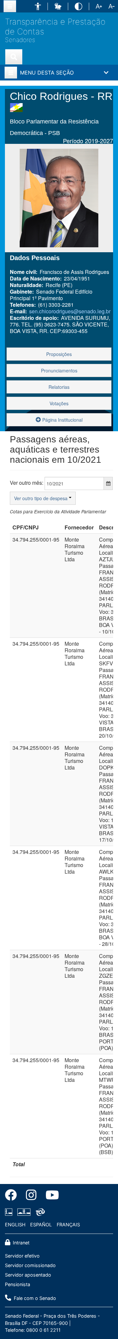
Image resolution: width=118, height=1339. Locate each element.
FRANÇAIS (68, 1224)
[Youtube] (50, 1196)
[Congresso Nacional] (24, 1212)
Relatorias (59, 387)
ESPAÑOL (41, 1224)
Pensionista (17, 1284)
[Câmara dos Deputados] (10, 1212)
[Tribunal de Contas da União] (39, 1212)
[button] (38, 6)
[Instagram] (31, 1196)
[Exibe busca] (14, 57)
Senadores (20, 40)
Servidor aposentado (28, 1275)
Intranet (20, 1242)
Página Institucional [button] (62, 419)
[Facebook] (13, 1196)
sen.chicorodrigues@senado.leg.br (69, 311)
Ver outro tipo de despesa (41, 498)
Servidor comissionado (30, 1265)
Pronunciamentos (59, 370)
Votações (59, 403)
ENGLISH (15, 1224)
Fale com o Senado (34, 1298)
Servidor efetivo (22, 1256)
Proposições (59, 354)
